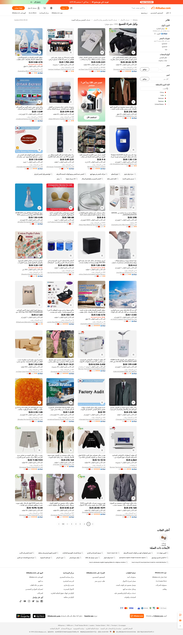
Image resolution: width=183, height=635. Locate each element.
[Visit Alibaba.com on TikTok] (20, 601)
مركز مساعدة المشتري (67, 577)
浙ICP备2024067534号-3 (145, 632)
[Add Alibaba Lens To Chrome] (137, 616)
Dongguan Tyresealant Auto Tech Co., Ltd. (60, 167)
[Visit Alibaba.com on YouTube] (25, 601)
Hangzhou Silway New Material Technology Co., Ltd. (91, 224)
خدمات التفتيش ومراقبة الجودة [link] (80, 20)
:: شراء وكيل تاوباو (129, 174)
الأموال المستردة (69, 589)
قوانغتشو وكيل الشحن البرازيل (42, 174)
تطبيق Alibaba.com (54, 616)
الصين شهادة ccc (161, 553)
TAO (108, 625)
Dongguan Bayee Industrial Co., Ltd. (125, 69)
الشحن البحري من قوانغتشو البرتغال (91, 179)
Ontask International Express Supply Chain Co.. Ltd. (29, 119)
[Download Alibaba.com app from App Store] (39, 616)
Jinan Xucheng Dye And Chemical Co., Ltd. (60, 272)
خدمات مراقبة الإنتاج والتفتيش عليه (125, 593)
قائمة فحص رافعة (111, 179)
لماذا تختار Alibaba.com (159, 577)
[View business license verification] (111, 632)
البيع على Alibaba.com (36, 577)
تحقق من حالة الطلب (36, 585)
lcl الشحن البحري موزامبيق (159, 557)
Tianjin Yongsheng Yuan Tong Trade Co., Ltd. (123, 164)
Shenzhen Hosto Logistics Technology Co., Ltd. (123, 319)
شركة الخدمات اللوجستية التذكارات (71, 553)
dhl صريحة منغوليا (71, 179)
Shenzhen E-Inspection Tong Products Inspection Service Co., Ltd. (60, 222)
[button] (71, 8)
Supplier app (89, 616)
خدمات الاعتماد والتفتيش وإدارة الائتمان (105, 20)
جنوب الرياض (59, 557)
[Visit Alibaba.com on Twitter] (33, 601)
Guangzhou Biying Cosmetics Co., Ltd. (30, 71)
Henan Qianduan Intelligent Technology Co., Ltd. (60, 69)
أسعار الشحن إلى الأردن (25, 553)
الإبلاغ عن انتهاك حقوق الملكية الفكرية (62, 593)
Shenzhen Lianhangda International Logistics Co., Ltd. (29, 167)
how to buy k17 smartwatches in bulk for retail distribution (149, 562)
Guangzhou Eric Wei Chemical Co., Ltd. (124, 224)
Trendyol (114, 625)
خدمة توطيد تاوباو (108, 557)
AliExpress (61, 625)
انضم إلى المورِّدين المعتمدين (34, 589)
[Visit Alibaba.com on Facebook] (41, 601)
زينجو (58, 179)
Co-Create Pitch (161, 581)
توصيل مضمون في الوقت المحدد (126, 585)
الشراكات (40, 593)
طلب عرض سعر (100, 581)
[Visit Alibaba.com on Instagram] (29, 601)
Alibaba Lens (158, 616)
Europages (122, 625)
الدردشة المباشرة (68, 581)
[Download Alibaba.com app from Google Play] (23, 616)
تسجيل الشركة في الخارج (94, 553)
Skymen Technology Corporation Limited (91, 369)
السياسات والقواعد (130, 597)
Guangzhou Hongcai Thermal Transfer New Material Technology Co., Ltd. (60, 322)
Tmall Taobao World (81, 625)
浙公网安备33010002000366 (126, 632)
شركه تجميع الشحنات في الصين (25, 557)
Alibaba (135, 20)
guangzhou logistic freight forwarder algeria (132, 557)
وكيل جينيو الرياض (74, 557)
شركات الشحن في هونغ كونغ (97, 174)
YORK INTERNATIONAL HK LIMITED (125, 371)
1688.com (70, 625)
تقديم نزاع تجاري (69, 585)
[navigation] (155, 272)
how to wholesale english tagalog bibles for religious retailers (107, 562)
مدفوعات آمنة (131, 577)
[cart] (44, 8)
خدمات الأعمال (125, 20)
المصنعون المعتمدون (98, 577)
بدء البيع (40, 581)
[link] (180, 615)
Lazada (91, 625)
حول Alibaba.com (161, 573)
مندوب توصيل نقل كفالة (91, 557)
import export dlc (112, 553)
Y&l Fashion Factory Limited (96, 167)
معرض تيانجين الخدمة (128, 179)
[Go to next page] (59, 524)
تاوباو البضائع (114, 174)
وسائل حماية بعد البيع (129, 589)
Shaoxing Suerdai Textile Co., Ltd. (32, 274)
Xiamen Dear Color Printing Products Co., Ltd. (91, 69)
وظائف (164, 589)
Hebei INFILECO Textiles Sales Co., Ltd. (61, 119)
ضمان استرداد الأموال (129, 581)
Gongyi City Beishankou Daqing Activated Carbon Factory (91, 274)
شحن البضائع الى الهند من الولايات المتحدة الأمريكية (137, 553)
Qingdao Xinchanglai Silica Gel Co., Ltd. (30, 222)
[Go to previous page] (93, 524)
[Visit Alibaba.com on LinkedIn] (37, 601)
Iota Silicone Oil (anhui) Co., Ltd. (126, 272)
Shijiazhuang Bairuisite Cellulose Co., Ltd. (29, 322)
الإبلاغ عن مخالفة (69, 597)
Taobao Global (100, 625)
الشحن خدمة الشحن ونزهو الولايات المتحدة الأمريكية (70, 174)
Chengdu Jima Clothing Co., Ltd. (126, 116)
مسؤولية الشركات (161, 585)
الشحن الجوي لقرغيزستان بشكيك (47, 553)
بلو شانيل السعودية (45, 557)
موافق (145, 69)
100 (63, 524)
